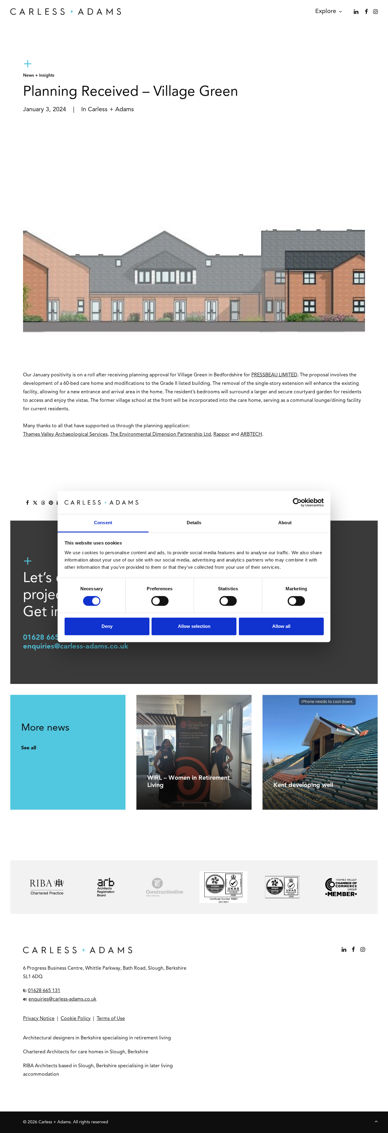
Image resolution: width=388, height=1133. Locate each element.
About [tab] (285, 522)
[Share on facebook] (27, 502)
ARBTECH (251, 434)
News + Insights (38, 75)
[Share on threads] (43, 502)
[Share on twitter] (35, 502)
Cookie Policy (76, 1018)
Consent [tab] (103, 522)
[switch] (160, 601)
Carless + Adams (111, 110)
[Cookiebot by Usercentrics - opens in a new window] (297, 502)
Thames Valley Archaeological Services (65, 434)
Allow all (281, 626)
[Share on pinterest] (51, 502)
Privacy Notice (39, 1018)
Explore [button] (325, 11)
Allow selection (194, 626)
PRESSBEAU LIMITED (274, 375)
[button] (356, 11)
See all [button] (28, 748)
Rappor (221, 434)
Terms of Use (111, 1018)
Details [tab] (194, 522)
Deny (107, 626)
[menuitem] (326, 11)
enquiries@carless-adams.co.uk (75, 646)
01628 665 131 (48, 637)
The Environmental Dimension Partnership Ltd (160, 434)
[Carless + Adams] (65, 11)
